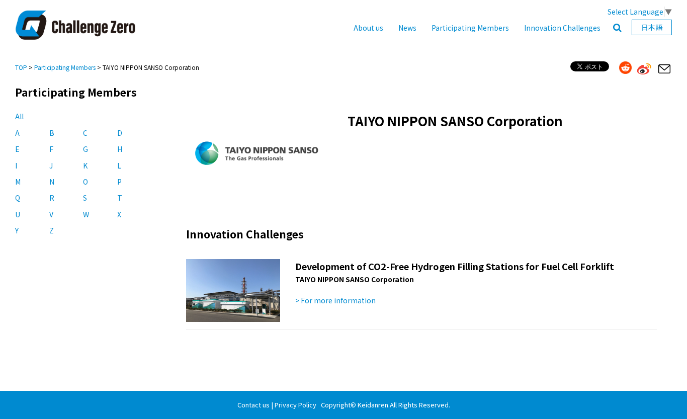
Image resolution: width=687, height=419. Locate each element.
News (407, 28)
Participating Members (470, 28)
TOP (21, 67)
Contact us (253, 404)
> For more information (335, 300)
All (19, 116)
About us (368, 28)
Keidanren (373, 404)
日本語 (651, 27)
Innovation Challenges (562, 28)
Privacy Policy (295, 404)
